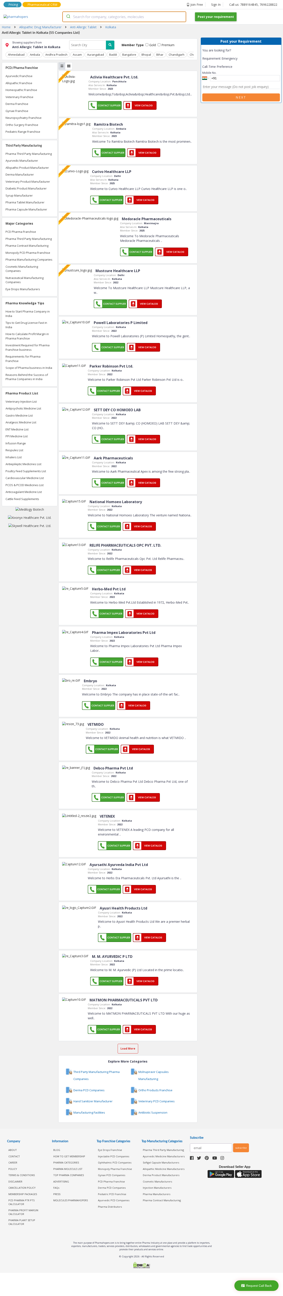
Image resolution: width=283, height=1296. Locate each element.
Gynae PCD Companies (111, 1175)
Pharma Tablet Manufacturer (25, 202)
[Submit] (68, 17)
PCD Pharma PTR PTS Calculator (21, 1202)
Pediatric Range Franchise (23, 132)
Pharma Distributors (110, 1206)
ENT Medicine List (17, 429)
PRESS (56, 1194)
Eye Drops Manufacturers (23, 289)
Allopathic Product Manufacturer (27, 168)
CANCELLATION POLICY (22, 1187)
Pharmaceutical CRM (42, 4)
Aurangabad (95, 55)
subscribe (241, 1147)
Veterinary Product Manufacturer (28, 182)
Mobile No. (209, 73)
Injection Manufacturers (157, 1187)
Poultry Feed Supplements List (26, 471)
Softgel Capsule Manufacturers (161, 1162)
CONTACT (14, 1156)
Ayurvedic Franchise (19, 76)
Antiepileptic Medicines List (23, 464)
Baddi (113, 55)
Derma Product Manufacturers (161, 1175)
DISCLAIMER (15, 1181)
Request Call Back (259, 1285)
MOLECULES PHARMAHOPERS (70, 1200)
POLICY (12, 1169)
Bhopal (146, 55)
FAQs (56, 1187)
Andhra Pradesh (56, 55)
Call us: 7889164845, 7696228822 (253, 4)
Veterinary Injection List (21, 402)
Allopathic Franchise (19, 83)
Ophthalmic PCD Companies (114, 1162)
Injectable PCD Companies (113, 1156)
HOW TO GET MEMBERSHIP (69, 1156)
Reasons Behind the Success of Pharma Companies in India (27, 377)
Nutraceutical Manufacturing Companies (25, 280)
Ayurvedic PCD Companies (113, 1200)
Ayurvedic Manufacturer (22, 161)
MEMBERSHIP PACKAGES (22, 1194)
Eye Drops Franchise (110, 1150)
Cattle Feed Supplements (22, 499)
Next (241, 97)
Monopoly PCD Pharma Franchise (28, 253)
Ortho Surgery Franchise (22, 125)
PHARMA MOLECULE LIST (67, 1169)
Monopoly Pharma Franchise (115, 1169)
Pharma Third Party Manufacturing (29, 154)
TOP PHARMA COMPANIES (68, 1175)
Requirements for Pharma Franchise (23, 358)
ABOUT (12, 1150)
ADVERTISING (61, 1181)
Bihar (159, 55)
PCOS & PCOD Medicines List (25, 485)
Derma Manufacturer (20, 174)
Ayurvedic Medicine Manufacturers (164, 1156)
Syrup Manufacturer (19, 195)
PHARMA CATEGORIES (66, 1162)
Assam (77, 55)
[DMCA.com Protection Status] (141, 1265)
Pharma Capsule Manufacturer (26, 209)
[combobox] (124, 17)
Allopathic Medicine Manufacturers (163, 1169)
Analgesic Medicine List (21, 422)
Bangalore (129, 55)
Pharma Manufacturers (156, 1194)
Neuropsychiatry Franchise (24, 118)
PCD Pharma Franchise (21, 232)
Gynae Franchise (17, 111)
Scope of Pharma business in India (29, 368)
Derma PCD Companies (112, 1187)
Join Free (196, 4)
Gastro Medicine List (19, 415)
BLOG (56, 1150)
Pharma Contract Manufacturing (27, 246)
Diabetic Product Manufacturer (26, 188)
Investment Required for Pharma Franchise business (28, 347)
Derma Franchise (17, 104)
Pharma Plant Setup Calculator (21, 1222)
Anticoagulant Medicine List (24, 492)
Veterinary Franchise (19, 97)
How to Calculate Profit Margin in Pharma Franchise (27, 336)
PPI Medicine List (17, 436)
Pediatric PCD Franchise (112, 1194)
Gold (152, 45)
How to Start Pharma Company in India (28, 313)
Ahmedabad (16, 55)
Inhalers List (14, 457)
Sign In (216, 4)
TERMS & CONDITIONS (21, 1175)
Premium (167, 45)
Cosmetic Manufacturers (157, 1181)
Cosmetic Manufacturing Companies (22, 269)
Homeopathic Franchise (21, 90)
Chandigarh (176, 55)
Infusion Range (16, 443)
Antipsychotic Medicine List (23, 408)
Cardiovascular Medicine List (25, 478)
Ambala (35, 55)
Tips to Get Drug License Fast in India (26, 325)
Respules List (14, 450)
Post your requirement (216, 17)
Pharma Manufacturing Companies (29, 259)
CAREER (12, 1162)
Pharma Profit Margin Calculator (23, 1212)
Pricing (13, 4)
